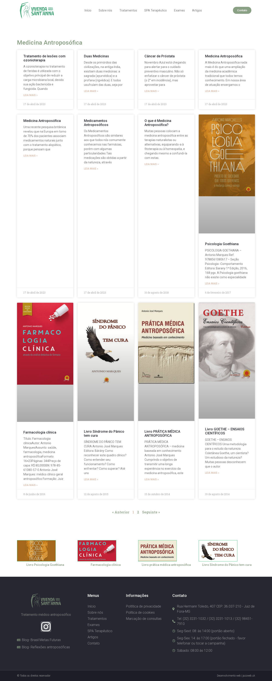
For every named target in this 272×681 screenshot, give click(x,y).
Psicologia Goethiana (222, 244)
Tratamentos (128, 10)
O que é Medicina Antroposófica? (157, 123)
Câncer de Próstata (159, 56)
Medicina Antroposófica (223, 56)
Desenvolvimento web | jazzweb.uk (236, 675)
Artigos (197, 10)
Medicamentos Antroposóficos (96, 123)
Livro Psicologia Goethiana (45, 565)
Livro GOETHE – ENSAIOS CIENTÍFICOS (224, 431)
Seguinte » (151, 512)
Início (88, 10)
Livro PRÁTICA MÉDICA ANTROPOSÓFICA (162, 434)
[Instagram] (46, 626)
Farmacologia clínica (39, 432)
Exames (179, 10)
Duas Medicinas (96, 56)
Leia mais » (30, 95)
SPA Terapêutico (155, 10)
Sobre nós (105, 10)
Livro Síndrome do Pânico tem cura (227, 565)
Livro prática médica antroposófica (166, 565)
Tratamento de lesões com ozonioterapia (44, 58)
